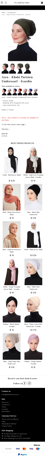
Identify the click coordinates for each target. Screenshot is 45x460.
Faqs (3, 421)
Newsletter (6, 411)
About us (5, 402)
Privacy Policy (7, 426)
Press (4, 407)
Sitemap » (5, 129)
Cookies (5, 409)
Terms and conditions (10, 419)
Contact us (6, 404)
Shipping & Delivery (9, 424)
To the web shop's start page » (14, 124)
